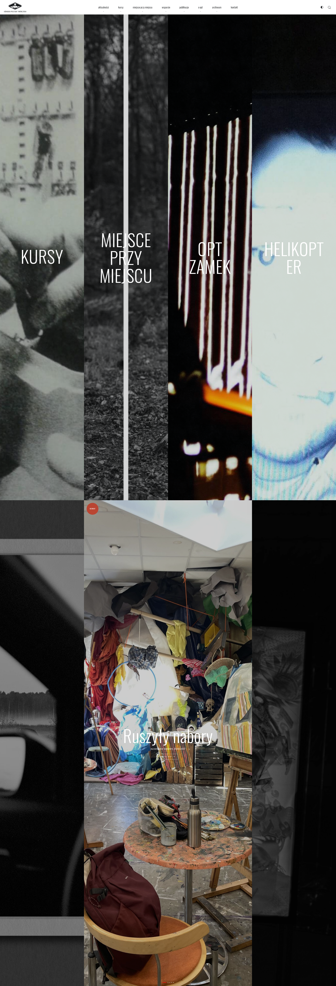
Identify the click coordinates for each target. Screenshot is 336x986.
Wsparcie (166, 7)
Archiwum (216, 7)
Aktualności (103, 7)
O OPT (200, 7)
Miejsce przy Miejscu (142, 7)
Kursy (120, 7)
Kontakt (234, 7)
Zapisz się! (167, 757)
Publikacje (184, 7)
